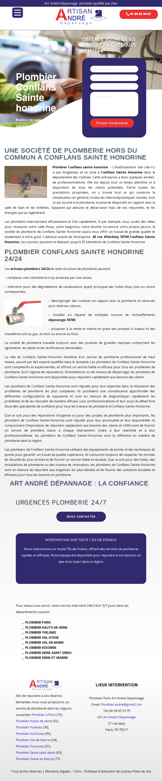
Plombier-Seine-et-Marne (35, 759)
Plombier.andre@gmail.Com (121, 704)
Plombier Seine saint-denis (35, 752)
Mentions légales (58, 771)
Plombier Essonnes (30, 746)
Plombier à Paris (43, 715)
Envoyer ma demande (112, 123)
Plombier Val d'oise (30, 733)
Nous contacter (81, 516)
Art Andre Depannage (119, 717)
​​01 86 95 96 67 (140, 14)
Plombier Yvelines (29, 727)
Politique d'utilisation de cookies (108, 771)
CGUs (77, 771)
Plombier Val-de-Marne (33, 740)
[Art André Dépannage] (81, 16)
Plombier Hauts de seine (34, 721)
